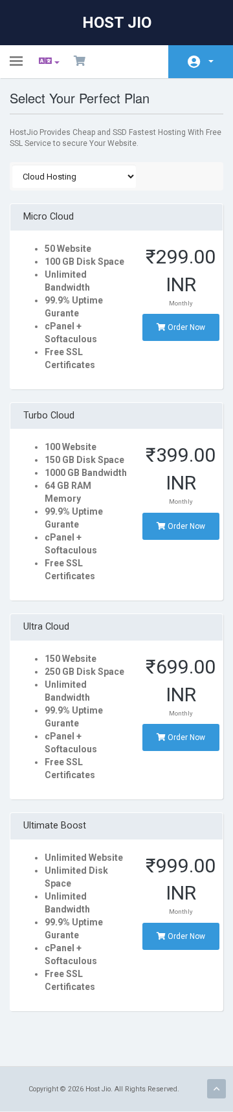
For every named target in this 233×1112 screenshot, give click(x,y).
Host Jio (116, 23)
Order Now (185, 327)
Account (200, 61)
